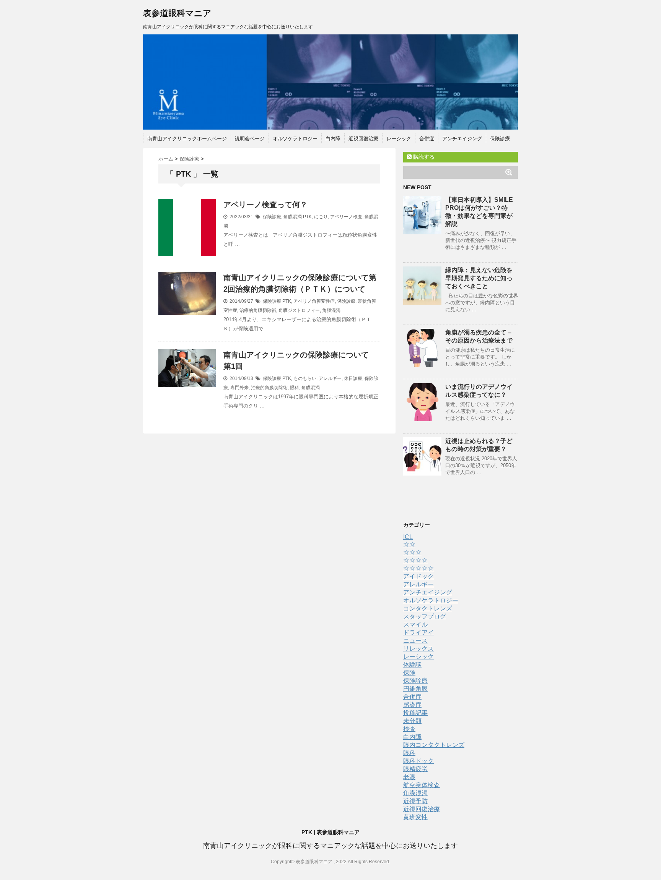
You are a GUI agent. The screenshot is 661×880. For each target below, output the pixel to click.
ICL (408, 537)
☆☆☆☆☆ (418, 568)
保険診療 (500, 138)
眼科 (294, 387)
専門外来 (239, 387)
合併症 (426, 138)
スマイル (415, 624)
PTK (307, 216)
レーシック (398, 138)
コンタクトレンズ (427, 608)
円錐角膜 (415, 688)
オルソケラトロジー (295, 138)
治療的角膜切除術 (257, 310)
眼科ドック (418, 761)
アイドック (418, 576)
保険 (409, 672)
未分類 (412, 721)
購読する (423, 157)
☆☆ (409, 544)
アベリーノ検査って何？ (265, 204)
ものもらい (304, 378)
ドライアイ (418, 632)
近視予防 (415, 801)
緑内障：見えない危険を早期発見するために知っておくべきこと (479, 278)
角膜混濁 (292, 216)
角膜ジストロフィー (299, 310)
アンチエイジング (462, 138)
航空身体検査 (421, 785)
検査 (409, 729)
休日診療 (353, 378)
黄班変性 (415, 817)
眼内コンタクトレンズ (433, 745)
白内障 (333, 138)
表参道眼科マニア (177, 13)
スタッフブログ (424, 616)
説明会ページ (250, 138)
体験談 (412, 664)
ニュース (415, 640)
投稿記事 (415, 713)
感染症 (412, 704)
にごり (321, 216)
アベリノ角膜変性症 (314, 301)
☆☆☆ (412, 552)
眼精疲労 (415, 769)
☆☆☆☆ (415, 560)
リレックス (418, 648)
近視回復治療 (363, 138)
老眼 (409, 777)
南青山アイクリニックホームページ (187, 138)
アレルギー (330, 378)
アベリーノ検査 (346, 216)
